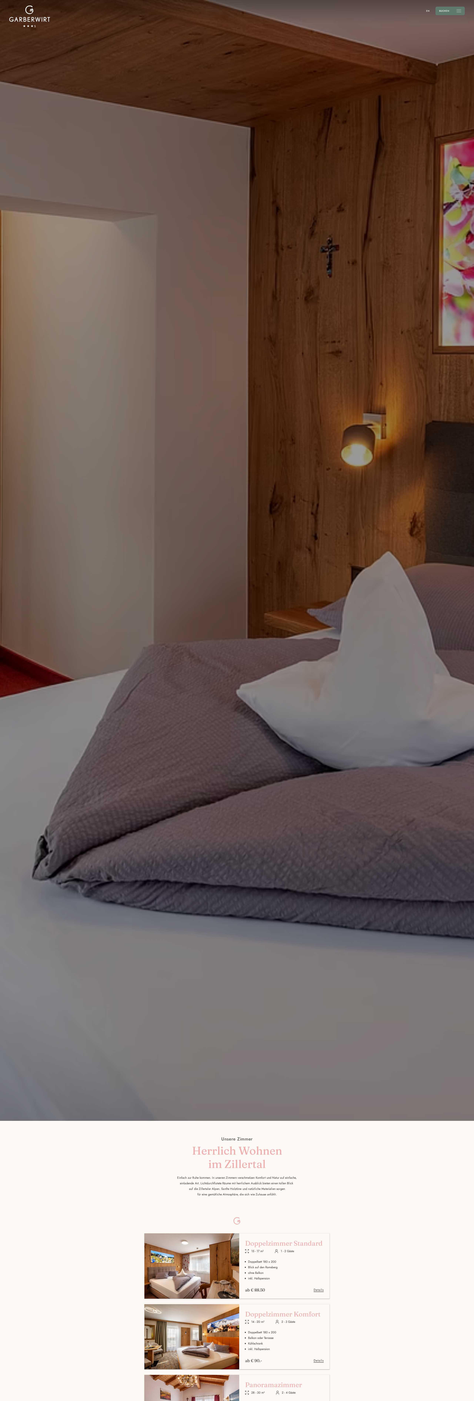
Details (319, 1290)
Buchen (444, 11)
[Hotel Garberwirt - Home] (29, 16)
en (428, 11)
